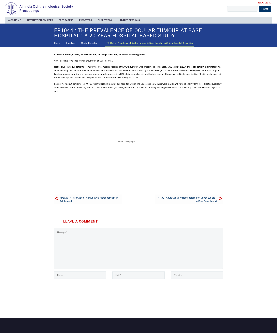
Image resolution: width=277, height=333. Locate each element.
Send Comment (67, 292)
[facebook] (218, 325)
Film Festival (106, 20)
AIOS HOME (14, 20)
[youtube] (222, 325)
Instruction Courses (40, 20)
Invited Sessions (130, 20)
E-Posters (85, 20)
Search (264, 9)
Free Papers (66, 20)
